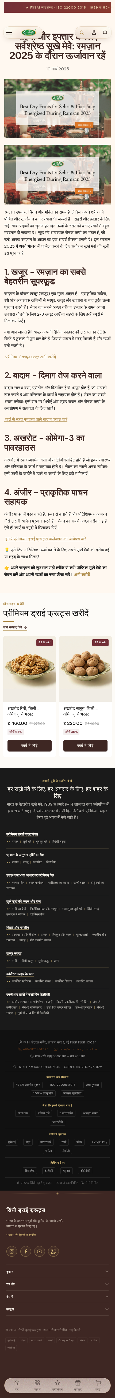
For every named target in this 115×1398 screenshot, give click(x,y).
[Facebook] (25, 1251)
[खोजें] (82, 32)
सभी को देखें (19, 909)
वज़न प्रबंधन (36, 883)
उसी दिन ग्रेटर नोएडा (59, 1007)
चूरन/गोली (82, 935)
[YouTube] (39, 1251)
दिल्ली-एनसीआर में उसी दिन (72, 1002)
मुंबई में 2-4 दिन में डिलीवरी (33, 1013)
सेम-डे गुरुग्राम (83, 1007)
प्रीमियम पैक (37, 914)
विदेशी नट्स (59, 841)
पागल (15, 841)
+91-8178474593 (35, 1049)
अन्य (56, 961)
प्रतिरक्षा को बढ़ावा (58, 883)
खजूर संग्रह (13, 953)
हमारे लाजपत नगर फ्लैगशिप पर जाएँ (32, 1002)
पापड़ (22, 940)
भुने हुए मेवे (41, 841)
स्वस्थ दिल (18, 883)
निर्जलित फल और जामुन (43, 909)
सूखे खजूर (43, 961)
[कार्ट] (105, 32)
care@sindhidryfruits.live (78, 1049)
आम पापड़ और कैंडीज (24, 935)
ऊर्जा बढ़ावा (80, 883)
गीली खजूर (27, 961)
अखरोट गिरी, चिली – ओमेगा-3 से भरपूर (23, 711)
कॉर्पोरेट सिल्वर (63, 981)
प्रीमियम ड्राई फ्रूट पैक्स (22, 834)
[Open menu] (12, 32)
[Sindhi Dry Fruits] (29, 32)
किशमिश (51, 862)
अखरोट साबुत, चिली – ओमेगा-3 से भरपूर (80, 711)
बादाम (15, 862)
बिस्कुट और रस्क (61, 935)
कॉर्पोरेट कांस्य (84, 981)
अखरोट (37, 862)
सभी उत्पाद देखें (12, 627)
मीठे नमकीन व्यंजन (40, 940)
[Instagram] (11, 1251)
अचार (44, 935)
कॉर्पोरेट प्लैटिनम (21, 981)
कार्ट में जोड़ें (29, 746)
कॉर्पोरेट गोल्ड (43, 981)
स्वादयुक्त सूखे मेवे (72, 909)
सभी (14, 961)
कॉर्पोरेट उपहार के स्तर (20, 974)
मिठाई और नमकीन (17, 927)
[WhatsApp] (53, 1251)
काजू (25, 862)
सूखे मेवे (27, 841)
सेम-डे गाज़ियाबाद (32, 1007)
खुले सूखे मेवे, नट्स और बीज (23, 901)
